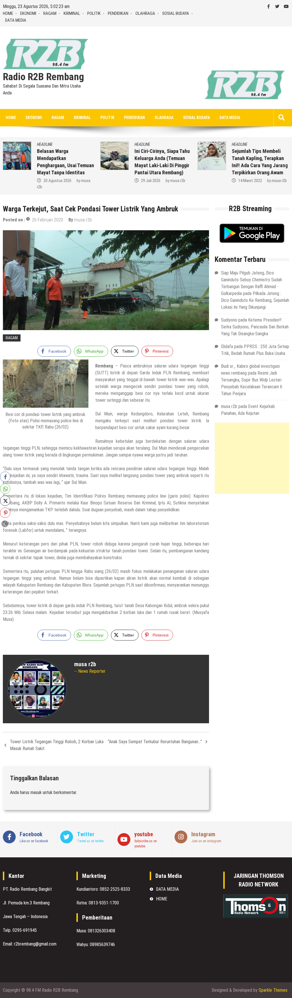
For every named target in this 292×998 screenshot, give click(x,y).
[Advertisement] (252, 458)
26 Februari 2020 (47, 220)
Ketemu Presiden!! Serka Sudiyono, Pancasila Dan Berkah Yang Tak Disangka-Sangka (255, 326)
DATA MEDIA (15, 20)
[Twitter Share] (5, 501)
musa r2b (177, 180)
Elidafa (227, 346)
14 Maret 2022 (250, 180)
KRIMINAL (72, 13)
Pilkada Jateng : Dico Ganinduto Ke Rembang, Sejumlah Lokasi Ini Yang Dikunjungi (255, 300)
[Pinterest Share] (5, 513)
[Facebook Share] (5, 477)
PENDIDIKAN (118, 13)
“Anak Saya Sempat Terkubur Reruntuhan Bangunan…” (155, 741)
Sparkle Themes (273, 990)
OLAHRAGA (145, 13)
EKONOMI (28, 13)
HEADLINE (45, 144)
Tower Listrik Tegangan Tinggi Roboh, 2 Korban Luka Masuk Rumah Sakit (57, 745)
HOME (8, 13)
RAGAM (49, 13)
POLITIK (94, 13)
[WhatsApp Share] (5, 489)
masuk (36, 792)
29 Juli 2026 (150, 180)
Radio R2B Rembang (43, 77)
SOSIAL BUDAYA (175, 13)
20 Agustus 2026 (58, 180)
